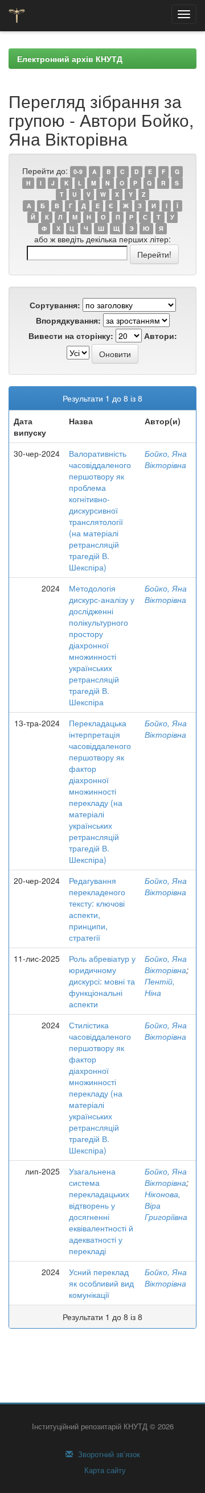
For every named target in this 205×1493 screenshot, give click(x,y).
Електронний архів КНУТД (69, 58)
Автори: (160, 335)
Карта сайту (104, 1470)
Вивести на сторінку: (70, 335)
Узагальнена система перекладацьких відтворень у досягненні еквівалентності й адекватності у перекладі (101, 1210)
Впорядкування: (68, 320)
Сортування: (55, 305)
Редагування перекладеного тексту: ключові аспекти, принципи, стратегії (97, 909)
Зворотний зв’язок (108, 1454)
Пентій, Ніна (160, 986)
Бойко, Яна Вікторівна (166, 459)
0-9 (78, 171)
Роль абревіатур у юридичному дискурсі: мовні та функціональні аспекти (102, 981)
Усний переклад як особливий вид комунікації (101, 1283)
